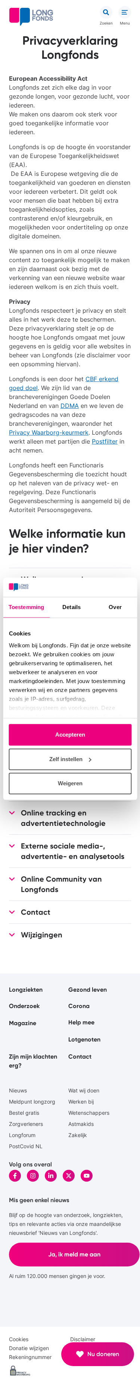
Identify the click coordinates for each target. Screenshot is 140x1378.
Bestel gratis (24, 1113)
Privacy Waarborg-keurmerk (48, 432)
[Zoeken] (106, 12)
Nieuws (18, 1090)
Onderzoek (24, 1006)
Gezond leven (87, 989)
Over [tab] (115, 607)
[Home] (31, 17)
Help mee (81, 1022)
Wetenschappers (88, 1113)
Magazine (22, 1023)
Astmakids (81, 1124)
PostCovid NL (26, 1146)
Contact (79, 1056)
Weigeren (70, 783)
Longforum (22, 1135)
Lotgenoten (84, 1039)
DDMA (69, 405)
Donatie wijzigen (29, 1348)
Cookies (18, 1339)
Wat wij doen (83, 1090)
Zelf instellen (66, 759)
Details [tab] (71, 607)
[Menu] (124, 12)
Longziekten (26, 989)
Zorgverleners (26, 1124)
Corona (79, 1006)
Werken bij (81, 1101)
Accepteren (70, 735)
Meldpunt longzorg (32, 1101)
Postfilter (105, 441)
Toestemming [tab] (26, 607)
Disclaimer (82, 1339)
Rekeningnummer (30, 1357)
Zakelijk (77, 1135)
